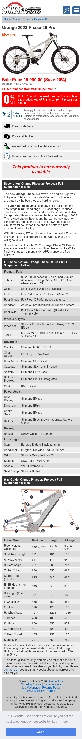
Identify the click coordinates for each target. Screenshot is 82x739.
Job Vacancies (31, 687)
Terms (51, 691)
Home (7, 19)
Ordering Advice (31, 684)
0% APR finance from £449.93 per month (29, 89)
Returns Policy (51, 687)
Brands (17, 19)
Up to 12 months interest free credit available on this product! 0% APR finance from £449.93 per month (48, 99)
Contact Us (56, 681)
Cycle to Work (52, 684)
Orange (27, 19)
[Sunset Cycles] (21, 13)
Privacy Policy (36, 691)
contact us (10, 669)
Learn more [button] (60, 721)
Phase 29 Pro (41, 19)
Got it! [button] (41, 731)
